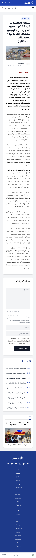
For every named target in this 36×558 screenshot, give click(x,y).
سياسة (18, 473)
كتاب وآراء (18, 505)
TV (30, 417)
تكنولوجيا (18, 498)
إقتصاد (18, 480)
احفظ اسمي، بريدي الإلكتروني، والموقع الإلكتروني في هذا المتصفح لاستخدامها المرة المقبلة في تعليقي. (18, 341)
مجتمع (18, 477)
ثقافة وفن (18, 495)
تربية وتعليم (18, 487)
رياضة (18, 484)
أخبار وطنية (25, 18)
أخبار (18, 470)
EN (5, 2)
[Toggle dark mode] (10, 3)
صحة (18, 491)
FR (2, 2)
